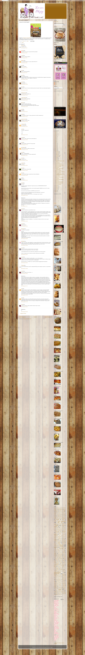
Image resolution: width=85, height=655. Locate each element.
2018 (56, 141)
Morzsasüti (57, 180)
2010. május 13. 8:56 (24, 67)
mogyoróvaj (63, 566)
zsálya (58, 594)
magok (63, 560)
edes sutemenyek (62, 521)
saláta (59, 579)
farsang (57, 528)
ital (60, 540)
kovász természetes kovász (61, 553)
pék (61, 571)
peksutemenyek (57, 572)
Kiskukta (22, 45)
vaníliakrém (61, 591)
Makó (61, 561)
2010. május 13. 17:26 (24, 149)
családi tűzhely (23, 97)
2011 (55, 149)
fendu (59, 528)
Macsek (22, 102)
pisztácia (58, 574)
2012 (56, 148)
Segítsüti (63, 579)
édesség (55, 524)
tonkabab (59, 588)
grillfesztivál (63, 532)
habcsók (64, 534)
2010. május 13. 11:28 (24, 106)
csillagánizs (63, 517)
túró (65, 589)
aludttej (61, 507)
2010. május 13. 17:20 (24, 144)
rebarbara (59, 576)
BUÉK (65, 514)
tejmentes (55, 586)
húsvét (63, 539)
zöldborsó (56, 593)
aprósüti (55, 508)
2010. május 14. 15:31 (24, 262)
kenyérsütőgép (61, 548)
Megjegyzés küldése (23, 313)
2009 (56, 190)
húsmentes (60, 539)
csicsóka (60, 517)
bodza (64, 513)
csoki (61, 518)
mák (57, 561)
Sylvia (22, 75)
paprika (64, 570)
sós (54, 581)
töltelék (60, 589)
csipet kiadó (55, 518)
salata (56, 579)
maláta (64, 561)
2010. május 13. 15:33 (24, 139)
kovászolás (55, 554)
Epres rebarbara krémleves (59, 181)
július (56, 157)
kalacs (59, 542)
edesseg (63, 523)
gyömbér (60, 533)
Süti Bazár (22, 228)
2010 (56, 150)
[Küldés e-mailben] (30, 41)
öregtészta (61, 569)
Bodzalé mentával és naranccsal (60, 171)
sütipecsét (57, 583)
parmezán (55, 571)
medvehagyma (56, 564)
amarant (64, 507)
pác (65, 569)
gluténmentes (63, 531)
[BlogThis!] (31, 41)
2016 (56, 143)
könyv (55, 555)
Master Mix (62, 563)
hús (63, 538)
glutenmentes (57, 531)
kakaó (65, 541)
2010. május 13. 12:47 (24, 111)
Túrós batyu (57, 178)
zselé (60, 594)
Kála (22, 65)
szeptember (57, 155)
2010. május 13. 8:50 (24, 62)
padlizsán (56, 570)
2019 (56, 140)
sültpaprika (59, 582)
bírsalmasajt (59, 512)
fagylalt (64, 527)
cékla (61, 515)
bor (60, 514)
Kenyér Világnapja (62, 547)
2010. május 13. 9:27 (24, 72)
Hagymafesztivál (56, 535)
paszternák (59, 571)
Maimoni (22, 60)
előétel (64, 526)
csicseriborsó (55, 517)
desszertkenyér (60, 520)
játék (65, 540)
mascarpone (57, 563)
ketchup (64, 549)
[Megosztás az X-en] (32, 41)
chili (63, 515)
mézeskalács (62, 565)
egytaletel (62, 525)
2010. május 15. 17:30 (24, 301)
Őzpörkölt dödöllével (58, 166)
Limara (22, 55)
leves (65, 558)
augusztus (57, 156)
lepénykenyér (56, 558)
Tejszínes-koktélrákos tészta (59, 165)
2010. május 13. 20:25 (24, 170)
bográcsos (55, 514)
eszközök (61, 527)
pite (60, 574)
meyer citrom (55, 565)
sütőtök (63, 583)
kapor (54, 543)
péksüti (64, 573)
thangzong (64, 587)
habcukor (60, 534)
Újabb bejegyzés (22, 316)
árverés (64, 508)
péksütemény (57, 573)
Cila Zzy (22, 50)
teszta (57, 587)
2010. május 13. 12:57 (24, 116)
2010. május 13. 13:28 (24, 121)
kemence (55, 546)
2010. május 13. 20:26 (24, 175)
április (57, 185)
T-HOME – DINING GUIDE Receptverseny (59, 169)
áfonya (55, 507)
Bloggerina (63, 512)
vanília (58, 591)
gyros (63, 533)
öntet (55, 569)
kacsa (62, 541)
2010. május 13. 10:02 (24, 79)
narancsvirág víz (56, 567)
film (64, 528)
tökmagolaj (56, 589)
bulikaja (59, 515)
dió (63, 520)
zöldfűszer (63, 593)
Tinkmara (22, 265)
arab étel (58, 508)
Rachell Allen (55, 576)
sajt (65, 578)
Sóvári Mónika (58, 581)
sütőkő (60, 583)
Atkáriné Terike (23, 119)
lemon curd (61, 557)
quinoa (64, 575)
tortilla (65, 588)
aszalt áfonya (55, 509)
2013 (56, 147)
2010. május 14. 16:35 (24, 268)
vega (64, 591)
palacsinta (60, 570)
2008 (56, 191)
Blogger (51, 647)
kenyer (61, 546)
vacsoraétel (60, 590)
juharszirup (56, 541)
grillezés (60, 532)
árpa (61, 508)
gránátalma (57, 532)
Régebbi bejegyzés (48, 316)
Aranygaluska (57, 167)
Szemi (22, 152)
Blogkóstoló (55, 513)
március (57, 186)
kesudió (61, 549)
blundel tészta (60, 513)
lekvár (58, 557)
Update (56, 590)
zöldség (55, 594)
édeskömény (59, 523)
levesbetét (56, 559)
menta (64, 564)
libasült (59, 559)
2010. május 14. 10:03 (24, 238)
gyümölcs (55, 534)
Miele (55, 566)
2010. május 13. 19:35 (24, 160)
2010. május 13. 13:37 (24, 126)
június (57, 158)
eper (58, 527)
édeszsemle (59, 524)
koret (63, 552)
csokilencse (64, 518)
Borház (62, 514)
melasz (61, 564)
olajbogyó (57, 568)
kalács (63, 542)
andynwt (45, 647)
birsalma (55, 512)
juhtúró (59, 541)
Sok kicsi (61, 580)
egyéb (23, 42)
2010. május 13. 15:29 (24, 134)
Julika (22, 114)
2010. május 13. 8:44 (24, 57)
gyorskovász (55, 533)
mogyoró (59, 566)
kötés (64, 555)
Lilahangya (23, 124)
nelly (22, 288)
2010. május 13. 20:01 (24, 165)
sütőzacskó (55, 584)
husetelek (55, 539)
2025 (56, 133)
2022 (56, 136)
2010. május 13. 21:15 (24, 195)
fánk (54, 528)
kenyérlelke (55, 548)
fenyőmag (62, 528)
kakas (56, 542)
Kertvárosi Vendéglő (56, 549)
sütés (62, 582)
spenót (64, 581)
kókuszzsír (55, 552)
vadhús (64, 590)
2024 (56, 134)
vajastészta (55, 591)
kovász (55, 553)
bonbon (58, 514)
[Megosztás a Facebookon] (33, 41)
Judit (22, 129)
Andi (22, 109)
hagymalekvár (62, 535)
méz (58, 565)
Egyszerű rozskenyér (58, 170)
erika (22, 142)
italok (62, 540)
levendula (60, 558)
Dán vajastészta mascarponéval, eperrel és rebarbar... (60, 174)
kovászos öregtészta (60, 554)
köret (61, 555)
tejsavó (59, 586)
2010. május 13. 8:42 (24, 52)
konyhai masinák (60, 552)
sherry (54, 580)
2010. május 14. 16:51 (24, 273)
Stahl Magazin (55, 582)
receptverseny (64, 576)
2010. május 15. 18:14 (24, 306)
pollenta (60, 575)
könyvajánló (58, 555)
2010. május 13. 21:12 (24, 180)
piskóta (55, 574)
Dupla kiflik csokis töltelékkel (59, 179)
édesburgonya (55, 523)
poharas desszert (56, 575)
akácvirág (58, 507)
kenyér (55, 547)
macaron (60, 560)
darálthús (63, 519)
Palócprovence (23, 92)
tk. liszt (56, 588)
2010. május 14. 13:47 (24, 254)
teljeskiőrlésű (63, 586)
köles (64, 554)
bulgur (55, 515)
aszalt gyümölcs (60, 509)
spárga (61, 581)
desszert (55, 520)
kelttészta (61, 545)
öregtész (58, 569)
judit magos (23, 147)
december (57, 151)
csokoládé (57, 519)
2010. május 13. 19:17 (24, 155)
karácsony (59, 543)
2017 (56, 142)
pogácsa (63, 574)
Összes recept (56, 21)
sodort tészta (57, 580)
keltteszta (55, 545)
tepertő (55, 587)
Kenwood (58, 546)
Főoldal (35, 316)
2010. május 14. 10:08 (24, 245)
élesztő (60, 526)
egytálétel (55, 526)
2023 (56, 135)
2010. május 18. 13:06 (24, 311)
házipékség (59, 538)
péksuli (64, 571)
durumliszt (55, 521)
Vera (22, 70)
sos (63, 580)
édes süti (59, 522)
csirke (58, 518)
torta (62, 588)
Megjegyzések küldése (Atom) (27, 318)
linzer (57, 560)
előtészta (55, 527)
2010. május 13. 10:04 (24, 84)
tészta (61, 587)
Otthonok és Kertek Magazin (27, 37)
